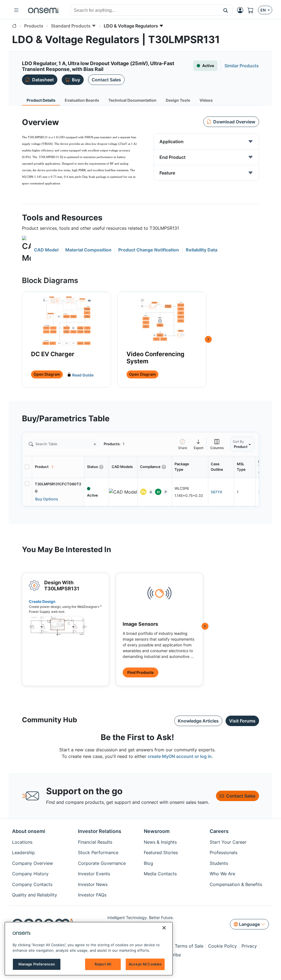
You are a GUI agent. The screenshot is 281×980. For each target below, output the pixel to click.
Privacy (249, 946)
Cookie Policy (222, 946)
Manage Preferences (36, 964)
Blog (148, 863)
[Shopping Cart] (253, 10)
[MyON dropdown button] (242, 10)
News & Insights (160, 842)
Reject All (103, 964)
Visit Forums (242, 721)
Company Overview (32, 863)
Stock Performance (98, 852)
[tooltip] (198, 444)
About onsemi (28, 831)
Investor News (93, 884)
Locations (22, 842)
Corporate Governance (102, 863)
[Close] (164, 928)
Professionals (223, 852)
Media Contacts (160, 873)
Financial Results (95, 842)
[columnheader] (58, 467)
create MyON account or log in (180, 756)
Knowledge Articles (198, 721)
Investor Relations (99, 831)
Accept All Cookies (145, 964)
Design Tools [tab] (178, 100)
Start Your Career (228, 842)
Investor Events (94, 873)
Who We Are (222, 873)
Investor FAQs (92, 895)
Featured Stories (161, 852)
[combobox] (145, 10)
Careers (219, 831)
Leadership (23, 852)
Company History (30, 873)
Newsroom (157, 831)
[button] (226, 10)
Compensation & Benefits (236, 884)
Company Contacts (32, 884)
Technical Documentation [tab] (132, 100)
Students (219, 863)
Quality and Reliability (34, 895)
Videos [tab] (206, 100)
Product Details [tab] (41, 100)
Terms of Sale (189, 946)
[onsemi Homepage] (44, 10)
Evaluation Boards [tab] (82, 100)
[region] (88, 949)
